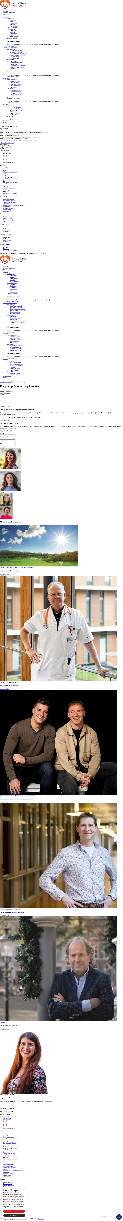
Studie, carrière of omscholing (18, 53)
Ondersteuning (10, 59)
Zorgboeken (6, 211)
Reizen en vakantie (15, 56)
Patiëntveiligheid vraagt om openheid (13, 205)
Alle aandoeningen (12, 27)
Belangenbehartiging (15, 107)
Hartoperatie (13, 33)
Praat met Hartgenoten (16, 62)
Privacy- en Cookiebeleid (10, 250)
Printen (2, 394)
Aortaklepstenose (14, 26)
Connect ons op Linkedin (10, 182)
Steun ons (6, 78)
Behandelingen (11, 29)
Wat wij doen (10, 105)
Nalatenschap (13, 87)
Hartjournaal (13, 64)
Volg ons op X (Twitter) (9, 177)
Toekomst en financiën (16, 52)
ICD (11, 35)
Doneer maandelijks (15, 84)
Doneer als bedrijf (14, 85)
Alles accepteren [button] (14, 1211)
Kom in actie (10, 88)
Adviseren (12, 111)
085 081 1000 (7, 153)
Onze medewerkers (15, 117)
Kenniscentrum (7, 121)
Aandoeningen (10, 18)
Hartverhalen (13, 61)
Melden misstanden (15, 58)
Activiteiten (13, 68)
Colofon (5, 247)
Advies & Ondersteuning (10, 47)
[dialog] (14, 1203)
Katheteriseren (14, 36)
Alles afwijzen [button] (14, 1215)
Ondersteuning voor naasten (17, 67)
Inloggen (5, 11)
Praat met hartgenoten (9, 12)
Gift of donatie (7, 14)
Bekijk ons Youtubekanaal (10, 193)
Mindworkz (41, 253)
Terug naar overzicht (5, 393)
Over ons (5, 104)
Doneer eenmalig (14, 82)
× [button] (25, 1188)
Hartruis (12, 21)
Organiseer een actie (15, 91)
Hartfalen (12, 24)
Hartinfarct (13, 20)
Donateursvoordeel (15, 81)
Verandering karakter (5, 382)
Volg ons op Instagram (9, 188)
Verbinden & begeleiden (16, 110)
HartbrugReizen (14, 114)
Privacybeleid (15, 1208)
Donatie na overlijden (15, 94)
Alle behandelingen (12, 38)
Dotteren (12, 32)
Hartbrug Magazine (15, 113)
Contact (5, 122)
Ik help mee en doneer (12, 46)
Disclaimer (6, 249)
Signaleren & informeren (16, 108)
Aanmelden (3, 447)
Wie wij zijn (10, 116)
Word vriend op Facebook (10, 172)
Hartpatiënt (6, 17)
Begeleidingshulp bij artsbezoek (18, 65)
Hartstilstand (13, 23)
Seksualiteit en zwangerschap (18, 55)
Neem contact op (4, 420)
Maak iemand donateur (16, 90)
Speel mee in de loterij (16, 93)
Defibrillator (13, 30)
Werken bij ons (14, 119)
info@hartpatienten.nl (9, 162)
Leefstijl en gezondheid (16, 50)
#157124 (15, 126)
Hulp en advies (11, 49)
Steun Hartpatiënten (12, 79)
